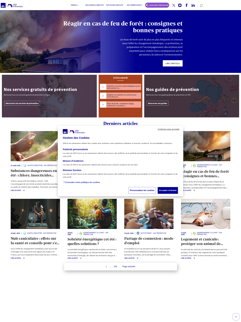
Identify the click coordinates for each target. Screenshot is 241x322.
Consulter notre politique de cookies (82, 182)
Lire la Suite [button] (16, 190)
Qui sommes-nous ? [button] (135, 5)
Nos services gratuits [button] (95, 5)
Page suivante (128, 266)
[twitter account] (172, 5)
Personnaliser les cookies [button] (142, 190)
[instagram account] (179, 5)
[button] (173, 5)
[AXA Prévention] (12, 5)
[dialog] (120, 161)
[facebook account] (186, 5)
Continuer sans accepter (168, 129)
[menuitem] (75, 5)
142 (115, 266)
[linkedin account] (192, 5)
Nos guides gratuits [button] (114, 5)
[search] (200, 5)
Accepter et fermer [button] (168, 190)
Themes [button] (74, 5)
